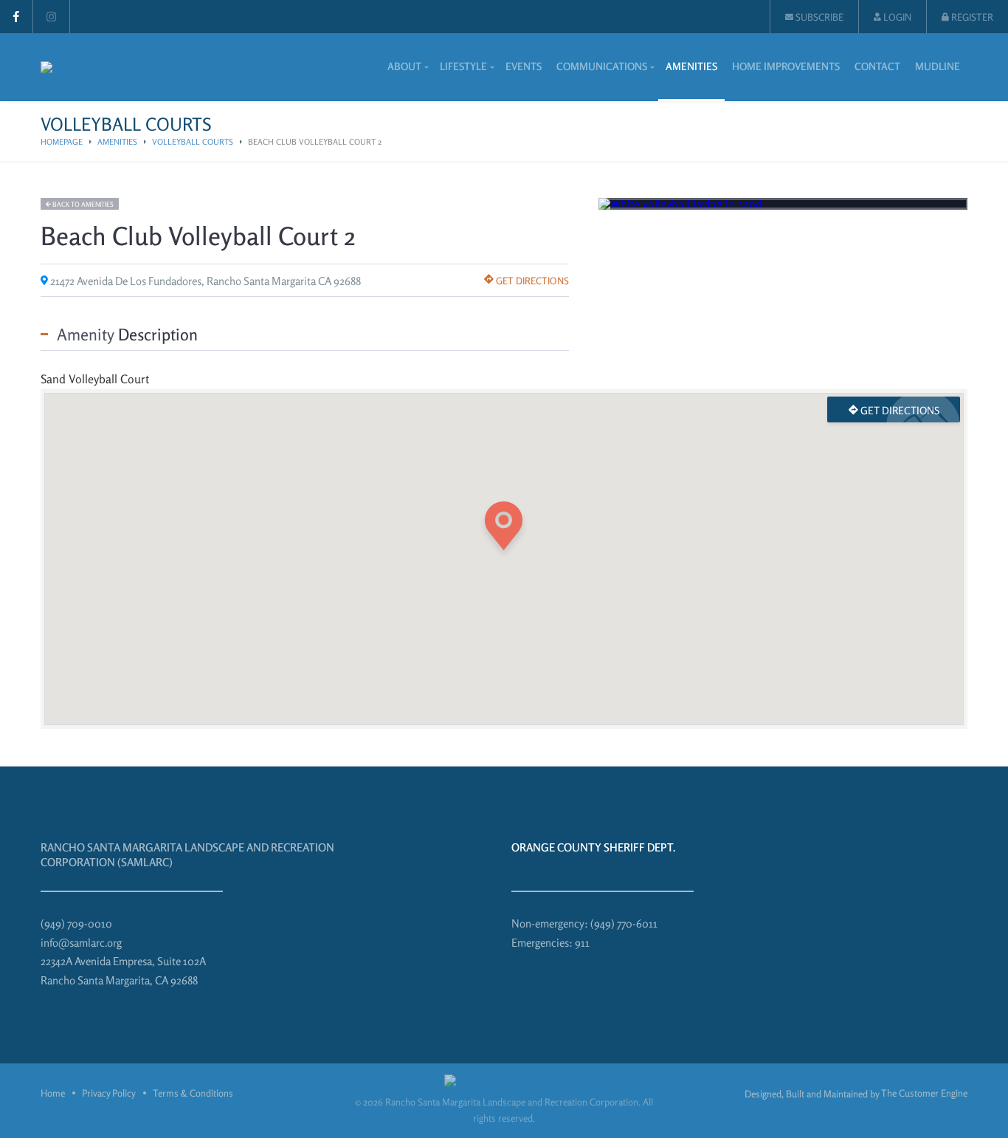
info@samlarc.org (81, 943)
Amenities (691, 66)
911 (582, 943)
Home (53, 1093)
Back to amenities (82, 204)
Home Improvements (786, 66)
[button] (503, 529)
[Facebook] (16, 16)
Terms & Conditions (193, 1093)
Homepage (62, 142)
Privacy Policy (109, 1093)
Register (971, 17)
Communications (601, 66)
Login (896, 17)
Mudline (937, 66)
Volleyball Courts (192, 142)
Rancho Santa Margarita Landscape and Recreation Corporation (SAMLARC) (187, 854)
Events (523, 66)
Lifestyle (463, 66)
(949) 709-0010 (76, 923)
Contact (877, 66)
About (404, 66)
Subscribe (818, 17)
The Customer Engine (924, 1093)
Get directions (531, 281)
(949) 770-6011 (623, 923)
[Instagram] (51, 16)
